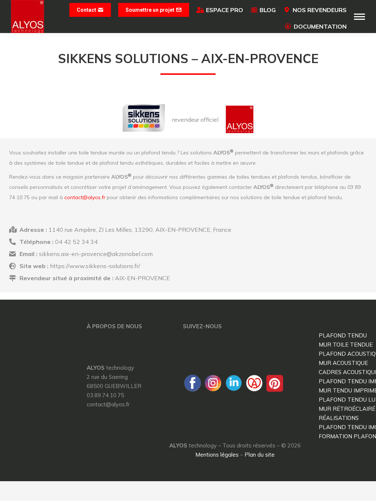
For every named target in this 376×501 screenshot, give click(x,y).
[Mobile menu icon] (359, 17)
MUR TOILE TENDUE (346, 344)
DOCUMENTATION (320, 26)
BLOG (268, 10)
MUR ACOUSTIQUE (343, 362)
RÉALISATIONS (339, 417)
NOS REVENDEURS (320, 10)
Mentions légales (217, 454)
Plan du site (260, 454)
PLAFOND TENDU (343, 335)
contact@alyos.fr (84, 197)
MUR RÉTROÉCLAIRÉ (347, 408)
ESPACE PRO (224, 10)
